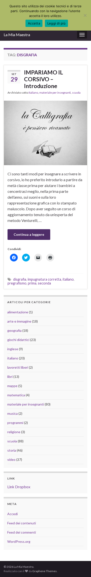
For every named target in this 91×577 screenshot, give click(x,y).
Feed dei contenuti (21, 523)
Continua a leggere (29, 234)
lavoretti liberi (17, 367)
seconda (44, 283)
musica (12, 413)
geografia (14, 330)
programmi (15, 423)
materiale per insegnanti (55, 92)
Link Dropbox (18, 486)
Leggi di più (56, 23)
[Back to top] (80, 566)
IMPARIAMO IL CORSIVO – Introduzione (43, 79)
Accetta (34, 23)
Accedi (12, 514)
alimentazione (17, 312)
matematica (16, 395)
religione (13, 432)
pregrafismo (17, 283)
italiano (33, 92)
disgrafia (19, 279)
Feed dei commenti (21, 532)
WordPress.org (18, 541)
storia (11, 450)
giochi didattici (18, 340)
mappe (12, 386)
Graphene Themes (44, 571)
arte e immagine (19, 321)
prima (32, 283)
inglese (12, 349)
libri (10, 376)
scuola (76, 92)
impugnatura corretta (44, 279)
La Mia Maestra (17, 34)
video (11, 459)
